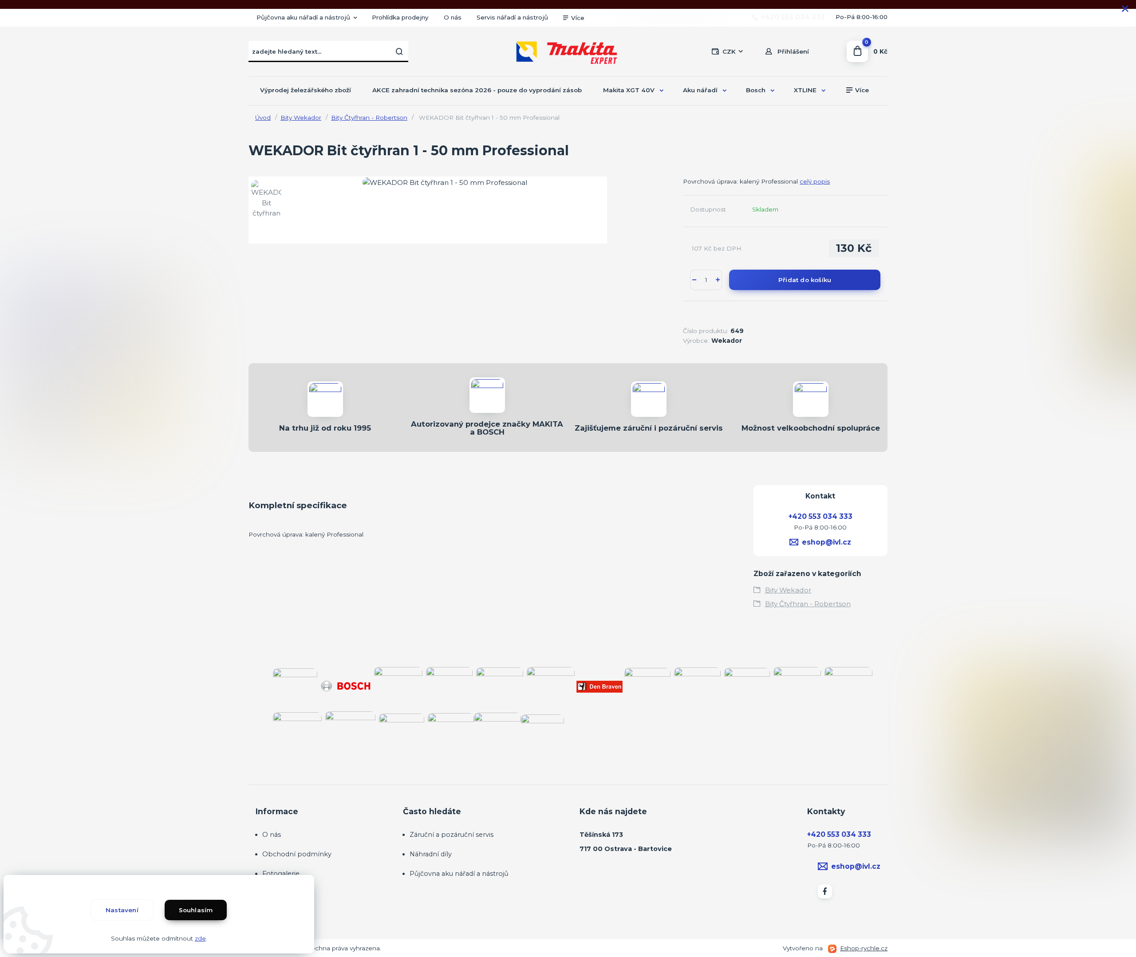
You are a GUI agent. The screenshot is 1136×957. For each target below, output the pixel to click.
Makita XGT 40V (629, 90)
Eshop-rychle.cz (864, 948)
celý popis (815, 181)
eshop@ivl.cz (826, 542)
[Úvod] (567, 52)
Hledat (399, 51)
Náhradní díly (431, 854)
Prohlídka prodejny (400, 17)
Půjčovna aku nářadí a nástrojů (303, 17)
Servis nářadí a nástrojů (512, 17)
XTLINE (805, 90)
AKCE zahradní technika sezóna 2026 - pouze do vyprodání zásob (477, 90)
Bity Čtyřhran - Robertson (369, 117)
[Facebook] (825, 891)
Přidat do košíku (804, 279)
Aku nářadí (700, 90)
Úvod (263, 117)
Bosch (755, 90)
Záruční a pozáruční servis (451, 835)
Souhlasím (196, 910)
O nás (453, 17)
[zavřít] (1125, 9)
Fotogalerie (281, 874)
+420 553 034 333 (793, 17)
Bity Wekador (300, 117)
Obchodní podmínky (296, 854)
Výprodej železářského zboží (305, 90)
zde (200, 938)
